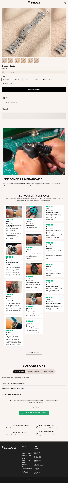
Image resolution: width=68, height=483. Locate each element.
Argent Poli (6, 79)
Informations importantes (37, 456)
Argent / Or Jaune (47, 79)
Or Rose (26, 79)
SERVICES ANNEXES (25, 472)
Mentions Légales (36, 468)
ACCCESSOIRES (27, 469)
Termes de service (37, 452)
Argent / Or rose (7, 83)
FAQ (23, 458)
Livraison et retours (37, 460)
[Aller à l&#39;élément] (4, 60)
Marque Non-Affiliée (37, 473)
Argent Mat (17, 79)
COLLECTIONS (26, 453)
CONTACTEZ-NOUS (26, 461)
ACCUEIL (25, 450)
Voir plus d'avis (34, 352)
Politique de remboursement (38, 464)
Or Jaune (35, 79)
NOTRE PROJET (24, 465)
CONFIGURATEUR (27, 455)
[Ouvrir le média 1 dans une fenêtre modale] (47, 11)
